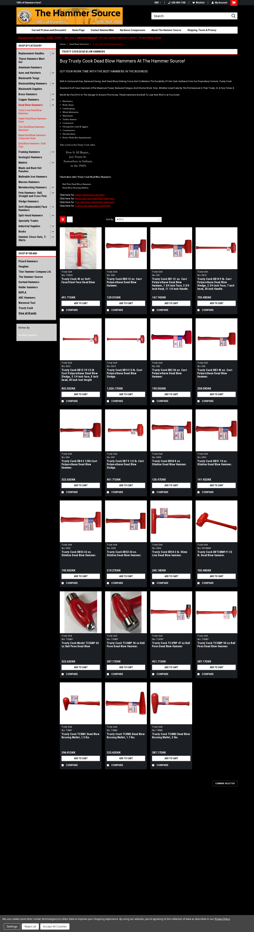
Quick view (80, 266)
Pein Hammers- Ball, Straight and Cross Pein (32, 194)
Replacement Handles (31, 53)
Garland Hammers (28, 282)
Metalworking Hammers (32, 187)
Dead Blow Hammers (30, 105)
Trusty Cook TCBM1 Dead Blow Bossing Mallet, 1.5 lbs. (80, 735)
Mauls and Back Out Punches (29, 169)
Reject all (30, 926)
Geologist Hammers (30, 157)
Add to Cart (81, 303)
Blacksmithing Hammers (32, 83)
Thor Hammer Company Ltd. (34, 271)
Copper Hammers (28, 99)
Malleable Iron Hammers (32, 176)
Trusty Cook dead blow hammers (93, 205)
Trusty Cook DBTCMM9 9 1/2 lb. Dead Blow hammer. (214, 553)
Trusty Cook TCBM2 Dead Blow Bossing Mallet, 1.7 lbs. (126, 735)
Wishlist (200, 2)
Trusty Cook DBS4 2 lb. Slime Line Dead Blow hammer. (169, 553)
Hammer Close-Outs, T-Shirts (32, 238)
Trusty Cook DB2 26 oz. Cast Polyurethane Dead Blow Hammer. (169, 373)
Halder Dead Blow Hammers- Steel (32, 120)
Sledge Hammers (28, 201)
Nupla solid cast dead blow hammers (95, 198)
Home (62, 44)
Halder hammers (28, 287)
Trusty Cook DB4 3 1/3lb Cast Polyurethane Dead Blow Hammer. (79, 464)
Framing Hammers (29, 152)
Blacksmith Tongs (28, 78)
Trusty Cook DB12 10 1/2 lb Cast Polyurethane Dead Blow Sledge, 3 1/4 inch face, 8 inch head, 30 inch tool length (80, 375)
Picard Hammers (28, 261)
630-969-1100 (178, 2)
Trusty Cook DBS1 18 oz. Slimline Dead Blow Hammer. (214, 462)
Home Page (78, 30)
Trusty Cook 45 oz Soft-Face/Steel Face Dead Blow (78, 280)
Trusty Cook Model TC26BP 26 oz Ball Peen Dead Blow (80, 644)
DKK (156, 2)
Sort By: (110, 219)
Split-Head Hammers (30, 215)
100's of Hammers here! (28, 2)
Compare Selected (225, 783)
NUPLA (22, 292)
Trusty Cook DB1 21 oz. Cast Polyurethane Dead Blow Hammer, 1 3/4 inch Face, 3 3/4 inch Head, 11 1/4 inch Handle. (170, 283)
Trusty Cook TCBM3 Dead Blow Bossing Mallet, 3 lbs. (171, 735)
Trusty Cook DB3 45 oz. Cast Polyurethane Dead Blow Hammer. (214, 373)
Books (22, 231)
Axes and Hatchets (29, 72)
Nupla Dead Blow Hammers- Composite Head (32, 137)
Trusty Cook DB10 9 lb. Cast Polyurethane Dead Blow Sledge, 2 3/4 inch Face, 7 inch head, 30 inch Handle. (215, 283)
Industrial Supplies (29, 226)
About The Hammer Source (166, 30)
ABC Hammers (26, 297)
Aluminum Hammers (30, 67)
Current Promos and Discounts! (49, 30)
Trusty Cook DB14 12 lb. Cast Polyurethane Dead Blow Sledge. (124, 373)
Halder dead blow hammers (90, 195)
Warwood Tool (26, 302)
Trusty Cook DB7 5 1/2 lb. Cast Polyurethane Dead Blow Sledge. (125, 464)
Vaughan (23, 266)
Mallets (22, 162)
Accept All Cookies (55, 926)
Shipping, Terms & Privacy (201, 30)
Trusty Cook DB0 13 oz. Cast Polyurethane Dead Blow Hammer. (124, 282)
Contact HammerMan (102, 30)
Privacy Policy (222, 919)
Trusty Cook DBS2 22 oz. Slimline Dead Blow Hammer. (79, 553)
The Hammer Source (30, 277)
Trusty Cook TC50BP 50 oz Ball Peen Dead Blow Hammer (216, 644)
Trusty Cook (25, 308)
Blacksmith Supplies (30, 89)
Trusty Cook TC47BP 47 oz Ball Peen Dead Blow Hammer (171, 644)
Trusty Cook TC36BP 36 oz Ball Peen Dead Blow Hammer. (126, 644)
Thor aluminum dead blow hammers (94, 202)
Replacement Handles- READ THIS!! (40, 37)
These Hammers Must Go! (31, 60)
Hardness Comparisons (132, 30)
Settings (12, 926)
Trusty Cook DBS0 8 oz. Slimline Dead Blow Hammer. (169, 462)
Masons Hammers (29, 182)
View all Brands (27, 313)
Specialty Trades (28, 220)
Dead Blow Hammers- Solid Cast (32, 145)
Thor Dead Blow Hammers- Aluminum (31, 128)
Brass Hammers (27, 94)
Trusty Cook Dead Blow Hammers (30, 112)
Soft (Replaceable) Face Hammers (32, 208)
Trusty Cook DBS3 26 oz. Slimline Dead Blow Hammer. (124, 553)
